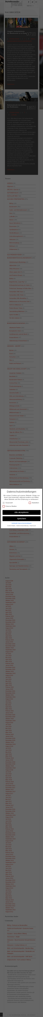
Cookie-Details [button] (11, 525)
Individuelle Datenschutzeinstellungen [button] (22, 523)
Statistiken (35, 503)
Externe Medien (11, 506)
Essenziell (9, 503)
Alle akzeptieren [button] (21, 512)
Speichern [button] (21, 518)
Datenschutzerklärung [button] (22, 525)
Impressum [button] (33, 525)
